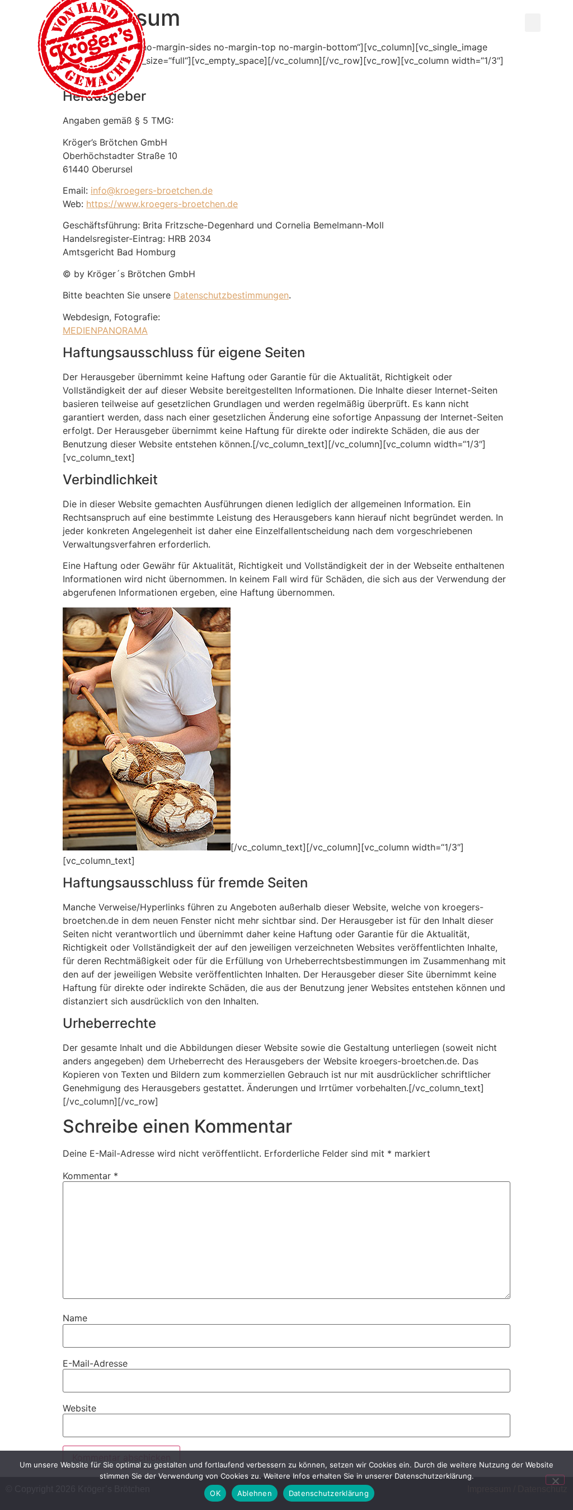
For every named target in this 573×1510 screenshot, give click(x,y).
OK (215, 1493)
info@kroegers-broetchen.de (152, 190)
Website (79, 1408)
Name (75, 1317)
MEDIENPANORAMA (105, 330)
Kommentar (90, 1175)
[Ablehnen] (555, 1480)
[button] (533, 22)
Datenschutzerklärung (329, 1493)
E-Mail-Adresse (95, 1363)
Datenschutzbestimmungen (231, 295)
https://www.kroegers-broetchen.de (162, 203)
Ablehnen (254, 1493)
